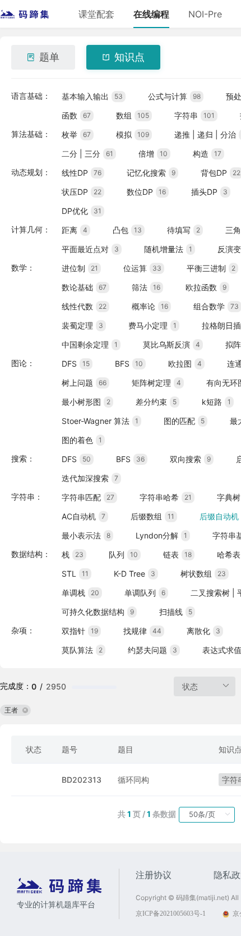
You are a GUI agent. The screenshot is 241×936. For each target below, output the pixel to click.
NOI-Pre (205, 14)
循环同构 (133, 779)
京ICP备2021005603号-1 (171, 913)
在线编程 (151, 14)
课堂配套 (96, 14)
